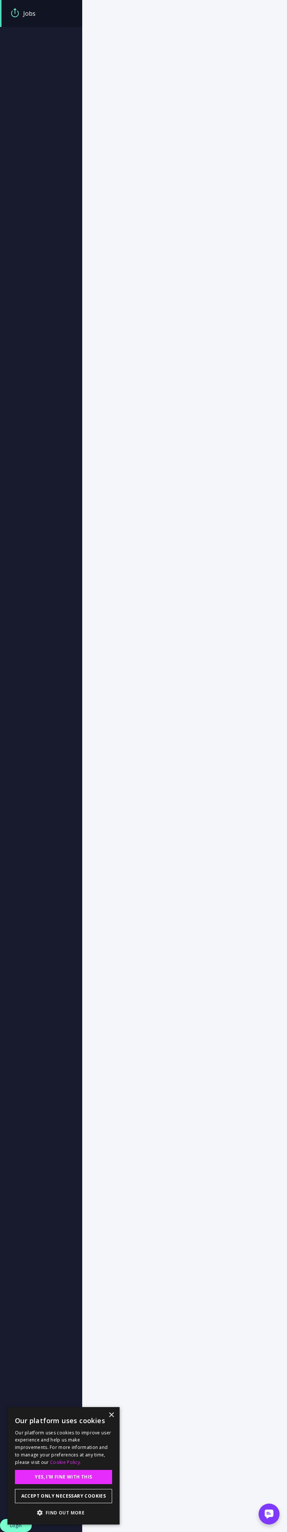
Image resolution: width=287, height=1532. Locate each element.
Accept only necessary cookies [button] (63, 1496)
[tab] (41, 13)
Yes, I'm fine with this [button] (63, 1477)
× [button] (111, 1415)
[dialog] (63, 1466)
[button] (63, 1512)
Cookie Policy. (65, 1462)
